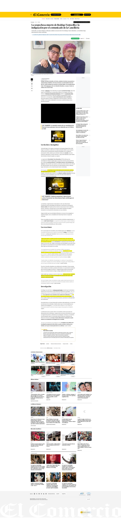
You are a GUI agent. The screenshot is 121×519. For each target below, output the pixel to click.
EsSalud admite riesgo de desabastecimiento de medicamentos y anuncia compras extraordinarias (69, 421)
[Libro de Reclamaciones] (89, 493)
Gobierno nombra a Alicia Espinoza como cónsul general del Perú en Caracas (53, 445)
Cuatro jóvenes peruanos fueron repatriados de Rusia (68, 444)
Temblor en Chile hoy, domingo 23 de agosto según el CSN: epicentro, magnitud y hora (69, 395)
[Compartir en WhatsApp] (32, 81)
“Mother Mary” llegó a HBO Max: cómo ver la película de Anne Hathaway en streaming (53, 466)
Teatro (32, 392)
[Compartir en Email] (32, 88)
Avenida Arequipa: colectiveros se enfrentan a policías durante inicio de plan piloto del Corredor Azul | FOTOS (84, 421)
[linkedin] (43, 493)
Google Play (64, 493)
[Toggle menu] (31, 15)
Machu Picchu (77, 18)
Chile (62, 392)
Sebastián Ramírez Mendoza (50, 424)
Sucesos (32, 417)
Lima (47, 417)
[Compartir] (32, 79)
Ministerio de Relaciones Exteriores (56, 343)
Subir (88, 499)
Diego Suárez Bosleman (45, 78)
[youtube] (41, 493)
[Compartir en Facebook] (32, 84)
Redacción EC (64, 399)
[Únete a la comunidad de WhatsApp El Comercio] (75, 38)
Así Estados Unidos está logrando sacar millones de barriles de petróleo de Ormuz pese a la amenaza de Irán (82, 125)
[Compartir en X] (32, 86)
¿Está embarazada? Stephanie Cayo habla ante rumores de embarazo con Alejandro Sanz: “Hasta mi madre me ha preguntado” (85, 396)
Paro (68, 18)
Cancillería (47, 343)
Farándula (79, 392)
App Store (57, 493)
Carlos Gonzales (33, 425)
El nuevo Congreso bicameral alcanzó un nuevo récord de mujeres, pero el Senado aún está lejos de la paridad (82, 142)
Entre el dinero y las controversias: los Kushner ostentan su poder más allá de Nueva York (82, 136)
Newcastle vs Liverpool (50, 18)
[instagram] (39, 493)
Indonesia (47, 90)
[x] (36, 493)
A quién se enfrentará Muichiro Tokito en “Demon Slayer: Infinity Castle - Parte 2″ (37, 484)
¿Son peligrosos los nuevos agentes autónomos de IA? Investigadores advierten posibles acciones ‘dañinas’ (53, 396)
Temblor (61, 18)
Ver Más (71, 343)
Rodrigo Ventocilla (65, 343)
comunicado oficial (69, 93)
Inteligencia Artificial (49, 392)
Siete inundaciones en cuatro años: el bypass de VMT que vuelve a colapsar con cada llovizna (82, 131)
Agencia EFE (48, 399)
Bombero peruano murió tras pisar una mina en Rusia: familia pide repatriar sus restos (38, 445)
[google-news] (46, 493)
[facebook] (34, 493)
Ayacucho (65, 18)
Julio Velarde (72, 18)
